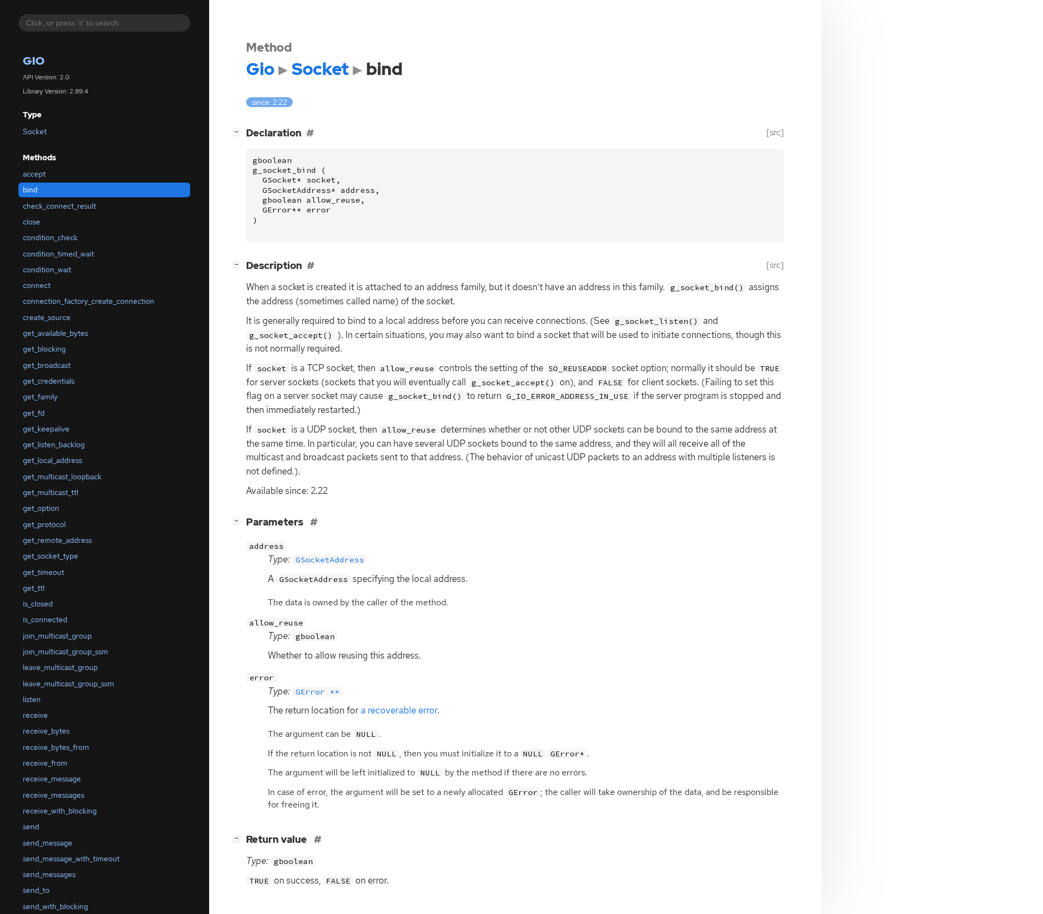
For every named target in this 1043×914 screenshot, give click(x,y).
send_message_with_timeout (71, 858)
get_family (40, 397)
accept (34, 174)
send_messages (49, 874)
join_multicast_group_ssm (65, 651)
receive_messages (53, 795)
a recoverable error (399, 710)
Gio (34, 60)
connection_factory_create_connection (88, 301)
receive (35, 715)
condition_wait (47, 269)
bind (30, 190)
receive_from (45, 763)
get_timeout (43, 572)
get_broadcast (47, 365)
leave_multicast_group (60, 667)
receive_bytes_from (56, 747)
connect (37, 285)
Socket (35, 131)
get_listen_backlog (54, 444)
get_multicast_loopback (62, 476)
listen (32, 699)
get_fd (34, 413)
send (31, 826)
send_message (47, 843)
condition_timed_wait (58, 254)
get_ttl (34, 588)
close (31, 222)
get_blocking (44, 349)
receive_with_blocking (60, 811)
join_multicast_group (57, 636)
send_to (36, 890)
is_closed (38, 604)
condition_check (50, 237)
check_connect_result (59, 206)
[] (238, 131)
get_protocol (44, 524)
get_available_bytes (55, 333)
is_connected (45, 619)
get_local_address (52, 460)
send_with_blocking (55, 906)
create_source (47, 317)
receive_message (52, 779)
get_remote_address (57, 540)
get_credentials (48, 381)
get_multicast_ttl (50, 492)
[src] (775, 132)
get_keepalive (46, 429)
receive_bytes (46, 731)
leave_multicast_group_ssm (68, 683)
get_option (41, 508)
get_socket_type (50, 556)
